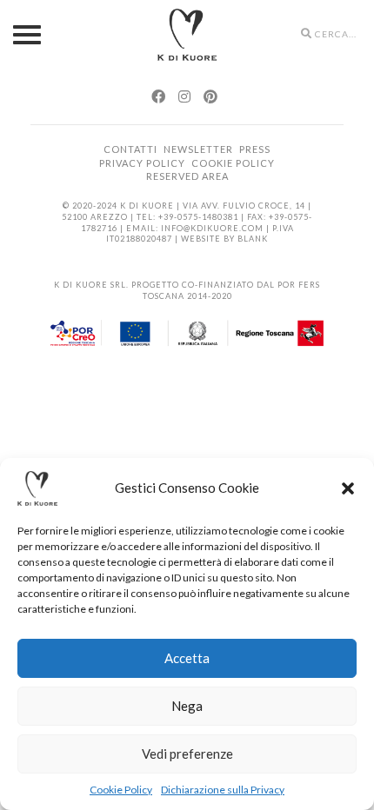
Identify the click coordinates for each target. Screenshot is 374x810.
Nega (187, 706)
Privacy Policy (142, 163)
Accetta (187, 658)
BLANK (252, 238)
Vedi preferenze (187, 753)
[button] (348, 488)
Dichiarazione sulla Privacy (222, 789)
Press (254, 149)
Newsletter (198, 149)
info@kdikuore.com (212, 228)
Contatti (130, 149)
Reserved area (187, 176)
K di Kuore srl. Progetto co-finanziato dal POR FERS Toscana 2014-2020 (187, 290)
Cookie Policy (121, 789)
